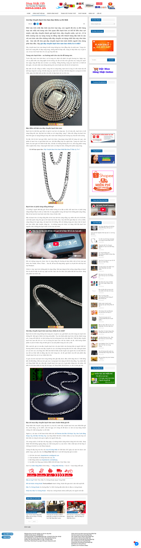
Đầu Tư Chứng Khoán (32, 487)
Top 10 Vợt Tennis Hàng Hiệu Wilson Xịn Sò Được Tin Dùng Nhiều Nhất (34, 516)
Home (28, 13)
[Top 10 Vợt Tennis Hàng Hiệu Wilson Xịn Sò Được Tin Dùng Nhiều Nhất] (35, 507)
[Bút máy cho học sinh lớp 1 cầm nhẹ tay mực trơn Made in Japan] (94, 276)
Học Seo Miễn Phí (97, 368)
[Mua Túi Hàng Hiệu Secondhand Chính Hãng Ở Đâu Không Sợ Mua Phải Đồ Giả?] (94, 297)
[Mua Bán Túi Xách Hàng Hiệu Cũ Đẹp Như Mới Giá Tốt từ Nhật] (94, 332)
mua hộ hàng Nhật (51, 449)
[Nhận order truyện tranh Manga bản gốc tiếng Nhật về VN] (94, 305)
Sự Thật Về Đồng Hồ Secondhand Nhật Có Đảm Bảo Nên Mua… (107, 254)
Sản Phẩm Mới (97, 222)
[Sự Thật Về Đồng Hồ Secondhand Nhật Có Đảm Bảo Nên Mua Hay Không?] (94, 254)
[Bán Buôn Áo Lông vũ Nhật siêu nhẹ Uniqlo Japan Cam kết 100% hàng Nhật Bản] (94, 283)
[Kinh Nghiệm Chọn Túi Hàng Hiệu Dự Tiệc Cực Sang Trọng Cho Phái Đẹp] (94, 345)
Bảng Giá (91, 13)
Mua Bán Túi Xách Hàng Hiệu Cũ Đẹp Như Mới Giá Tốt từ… (106, 331)
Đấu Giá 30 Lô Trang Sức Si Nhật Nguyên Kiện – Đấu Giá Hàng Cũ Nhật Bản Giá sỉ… (75, 516)
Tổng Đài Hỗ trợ (97, 151)
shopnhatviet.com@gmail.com (50, 455)
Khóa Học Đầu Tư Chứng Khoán (36, 490)
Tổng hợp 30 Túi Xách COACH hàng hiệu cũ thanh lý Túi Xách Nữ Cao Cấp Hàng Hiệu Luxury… (56, 516)
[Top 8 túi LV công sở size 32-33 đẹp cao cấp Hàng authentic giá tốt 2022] (94, 262)
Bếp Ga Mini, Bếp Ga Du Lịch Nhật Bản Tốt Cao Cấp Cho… (106, 325)
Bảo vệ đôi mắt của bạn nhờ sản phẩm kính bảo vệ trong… (106, 290)
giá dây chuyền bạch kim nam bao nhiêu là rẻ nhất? (60, 43)
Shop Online (82, 13)
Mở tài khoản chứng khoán (34, 483)
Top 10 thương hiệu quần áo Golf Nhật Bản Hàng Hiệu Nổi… (107, 351)
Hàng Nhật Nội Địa (39, 13)
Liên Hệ (99, 13)
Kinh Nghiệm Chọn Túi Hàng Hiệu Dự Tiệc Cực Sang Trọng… (106, 345)
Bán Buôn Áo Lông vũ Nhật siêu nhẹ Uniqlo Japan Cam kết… (106, 283)
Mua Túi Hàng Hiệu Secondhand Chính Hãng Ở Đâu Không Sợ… (106, 297)
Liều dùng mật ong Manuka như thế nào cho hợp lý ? (106, 311)
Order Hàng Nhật (52, 13)
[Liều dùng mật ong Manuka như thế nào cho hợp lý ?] (94, 312)
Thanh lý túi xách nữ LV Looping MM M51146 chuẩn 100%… (106, 319)
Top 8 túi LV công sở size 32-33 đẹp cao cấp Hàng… (107, 261)
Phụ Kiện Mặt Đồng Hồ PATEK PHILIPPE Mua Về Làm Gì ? (106, 227)
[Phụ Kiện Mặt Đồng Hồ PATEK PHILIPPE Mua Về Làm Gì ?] (94, 228)
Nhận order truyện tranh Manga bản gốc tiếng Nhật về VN (106, 305)
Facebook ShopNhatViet (99, 82)
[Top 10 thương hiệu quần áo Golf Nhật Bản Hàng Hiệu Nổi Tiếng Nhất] (94, 352)
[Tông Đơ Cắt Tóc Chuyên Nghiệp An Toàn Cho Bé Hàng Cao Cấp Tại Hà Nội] (94, 247)
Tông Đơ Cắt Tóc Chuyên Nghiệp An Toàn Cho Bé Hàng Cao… (106, 247)
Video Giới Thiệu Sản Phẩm (100, 200)
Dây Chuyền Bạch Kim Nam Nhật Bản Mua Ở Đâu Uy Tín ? (61, 149)
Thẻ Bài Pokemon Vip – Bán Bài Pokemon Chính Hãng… (106, 338)
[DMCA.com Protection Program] (79, 545)
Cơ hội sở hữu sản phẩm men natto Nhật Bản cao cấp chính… (106, 268)
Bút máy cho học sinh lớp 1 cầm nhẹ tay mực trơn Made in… (106, 276)
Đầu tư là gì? (30, 480)
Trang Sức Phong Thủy (68, 13)
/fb (54, 457)
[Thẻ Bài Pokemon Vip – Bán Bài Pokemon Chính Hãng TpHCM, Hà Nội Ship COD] (94, 339)
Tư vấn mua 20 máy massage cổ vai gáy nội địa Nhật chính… (107, 239)
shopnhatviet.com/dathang (49, 460)
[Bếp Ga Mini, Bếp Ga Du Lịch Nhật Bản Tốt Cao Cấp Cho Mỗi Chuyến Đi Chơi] (94, 326)
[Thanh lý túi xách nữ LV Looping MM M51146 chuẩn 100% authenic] (94, 319)
